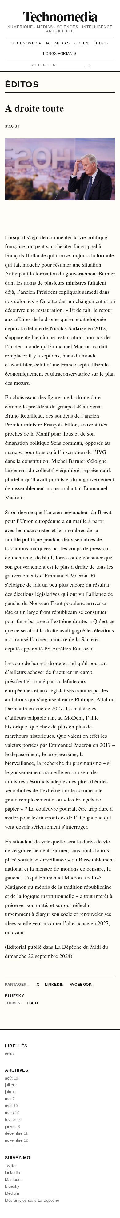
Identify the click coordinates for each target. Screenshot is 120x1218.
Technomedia (60, 15)
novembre (16, 1140)
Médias (62, 43)
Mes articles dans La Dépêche (32, 1200)
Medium (12, 1193)
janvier (12, 1126)
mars (12, 1112)
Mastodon (13, 1179)
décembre (16, 1133)
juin (10, 1092)
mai (10, 1098)
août (11, 1078)
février (13, 1119)
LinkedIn (54, 984)
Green (81, 43)
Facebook (81, 984)
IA (48, 43)
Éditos (101, 43)
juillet (11, 1085)
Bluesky (14, 996)
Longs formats (59, 53)
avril (11, 1105)
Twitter (11, 1165)
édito (32, 1003)
